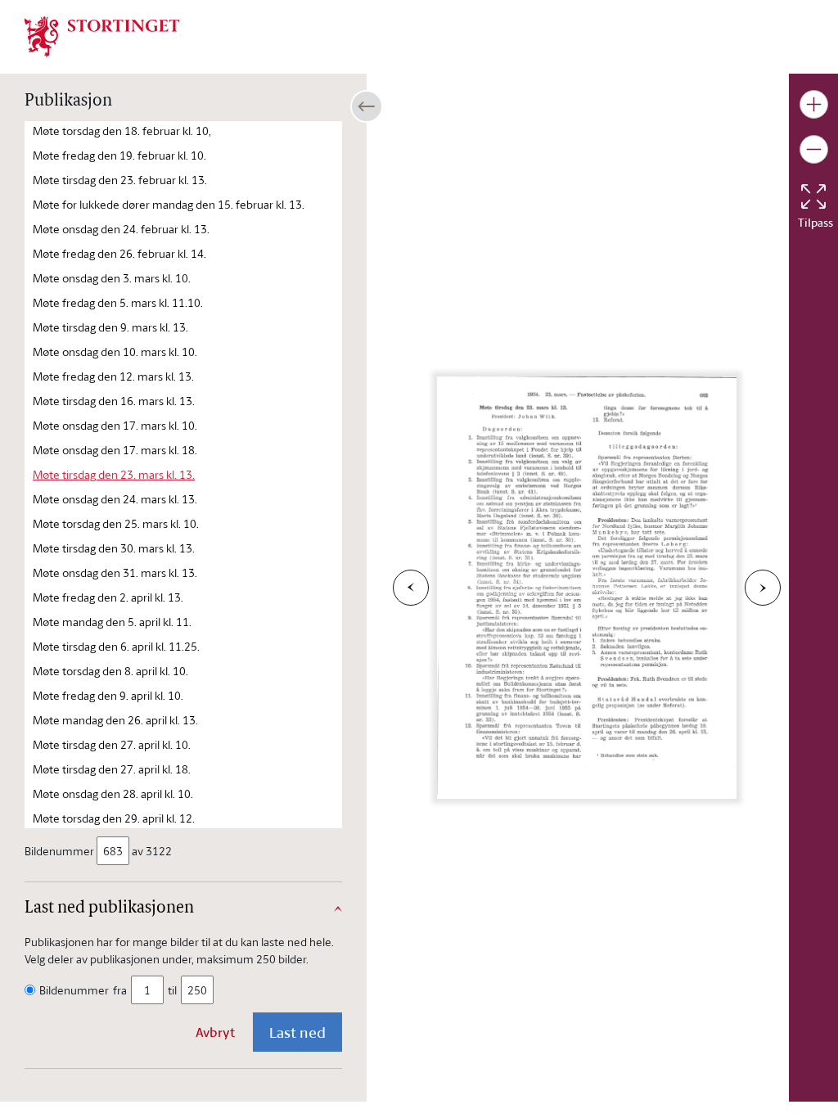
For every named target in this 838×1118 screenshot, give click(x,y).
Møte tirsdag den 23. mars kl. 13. (114, 474)
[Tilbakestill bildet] (813, 196)
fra (120, 990)
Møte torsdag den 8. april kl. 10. (110, 670)
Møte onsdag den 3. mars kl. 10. (112, 278)
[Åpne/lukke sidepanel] (366, 106)
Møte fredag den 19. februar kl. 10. (119, 155)
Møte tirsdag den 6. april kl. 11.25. (116, 646)
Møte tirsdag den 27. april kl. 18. (112, 769)
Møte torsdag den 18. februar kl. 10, (122, 130)
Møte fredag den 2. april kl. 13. (108, 597)
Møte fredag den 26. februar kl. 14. (119, 253)
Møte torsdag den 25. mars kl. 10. (116, 523)
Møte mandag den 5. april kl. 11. (112, 621)
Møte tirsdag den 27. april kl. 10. (112, 744)
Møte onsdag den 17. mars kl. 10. (115, 425)
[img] (102, 35)
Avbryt (215, 1032)
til (172, 990)
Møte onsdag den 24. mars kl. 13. (115, 499)
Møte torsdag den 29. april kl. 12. (114, 818)
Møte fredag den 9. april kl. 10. (108, 695)
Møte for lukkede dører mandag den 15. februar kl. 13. (168, 204)
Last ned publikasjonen (109, 908)
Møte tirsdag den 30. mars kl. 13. (114, 548)
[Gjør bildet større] (814, 104)
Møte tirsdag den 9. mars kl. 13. (110, 327)
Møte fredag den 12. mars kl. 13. (113, 376)
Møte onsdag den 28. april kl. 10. (113, 793)
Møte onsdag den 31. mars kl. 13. (115, 572)
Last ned (297, 1032)
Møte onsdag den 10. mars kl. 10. (115, 351)
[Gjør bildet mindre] (814, 149)
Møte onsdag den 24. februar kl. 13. (121, 229)
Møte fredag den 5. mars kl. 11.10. (118, 302)
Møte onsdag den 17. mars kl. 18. (115, 450)
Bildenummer (59, 851)
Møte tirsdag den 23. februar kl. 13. (120, 179)
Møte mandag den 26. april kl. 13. (115, 720)
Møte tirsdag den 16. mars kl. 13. (114, 400)
